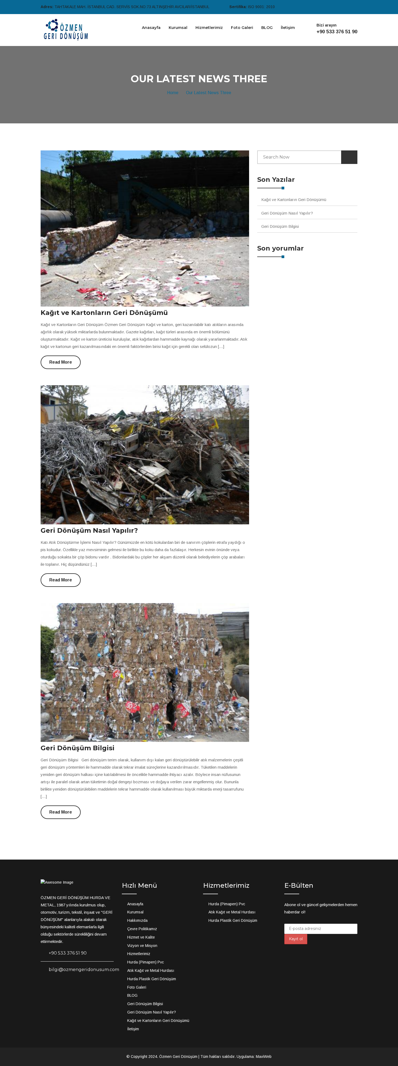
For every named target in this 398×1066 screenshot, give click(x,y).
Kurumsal (178, 27)
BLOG (267, 27)
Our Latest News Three (208, 92)
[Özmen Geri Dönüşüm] (65, 30)
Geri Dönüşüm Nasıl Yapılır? (89, 530)
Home (174, 92)
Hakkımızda (137, 920)
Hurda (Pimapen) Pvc (145, 962)
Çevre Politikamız (142, 929)
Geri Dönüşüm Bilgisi (78, 748)
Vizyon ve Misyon (142, 945)
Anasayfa (151, 27)
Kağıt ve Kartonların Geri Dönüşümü (104, 313)
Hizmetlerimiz (209, 27)
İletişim (288, 27)
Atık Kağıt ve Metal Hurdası (150, 970)
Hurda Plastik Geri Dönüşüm (151, 979)
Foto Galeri (242, 27)
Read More (60, 362)
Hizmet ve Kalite (141, 937)
